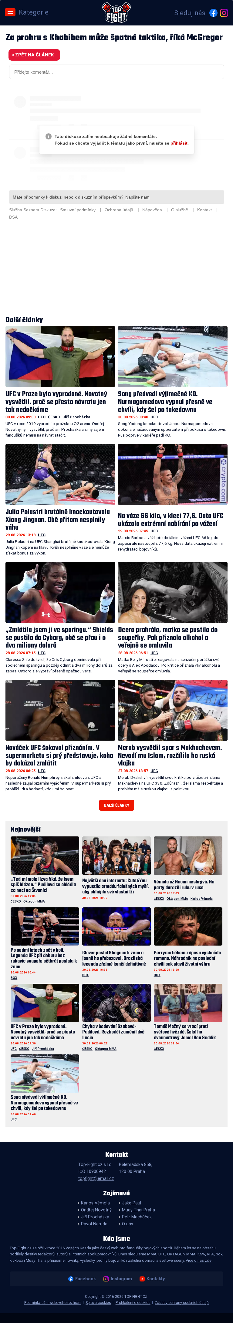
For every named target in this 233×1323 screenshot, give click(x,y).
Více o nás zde (198, 1260)
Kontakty (156, 1278)
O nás (127, 1224)
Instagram (121, 1278)
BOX (14, 978)
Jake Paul (131, 1203)
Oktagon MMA (34, 901)
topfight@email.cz (96, 1178)
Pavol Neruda (94, 1224)
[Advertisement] (116, 268)
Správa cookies (98, 1303)
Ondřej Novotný (96, 1210)
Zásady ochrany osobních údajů (182, 1303)
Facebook (85, 1278)
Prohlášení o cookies (133, 1303)
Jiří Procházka (76, 417)
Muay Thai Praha (138, 1210)
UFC (42, 417)
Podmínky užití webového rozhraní (52, 1303)
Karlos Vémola (202, 899)
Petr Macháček (137, 1217)
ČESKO (54, 417)
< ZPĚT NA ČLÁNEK (33, 55)
